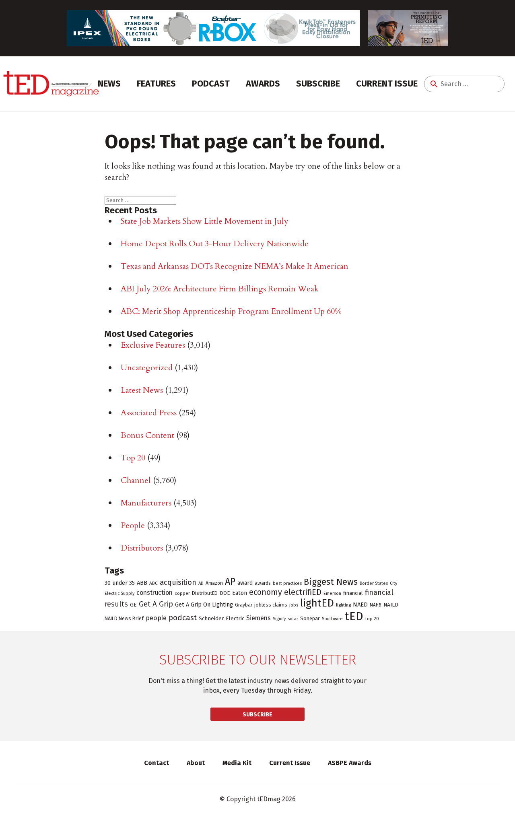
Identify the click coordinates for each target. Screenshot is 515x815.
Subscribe (318, 83)
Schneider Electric (221, 618)
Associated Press (149, 412)
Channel (136, 480)
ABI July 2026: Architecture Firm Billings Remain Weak (220, 288)
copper (182, 593)
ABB (142, 582)
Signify (279, 618)
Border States (374, 583)
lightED (317, 603)
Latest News (142, 390)
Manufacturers (146, 502)
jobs (293, 605)
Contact (156, 763)
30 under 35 (120, 583)
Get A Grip (156, 604)
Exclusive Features (153, 345)
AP (230, 581)
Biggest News (331, 581)
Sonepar (310, 618)
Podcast (211, 83)
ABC (153, 583)
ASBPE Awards (349, 763)
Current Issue (387, 83)
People (133, 525)
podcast (183, 617)
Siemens (258, 618)
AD (201, 583)
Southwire (332, 618)
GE (133, 605)
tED (354, 616)
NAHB (375, 605)
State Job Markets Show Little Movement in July (204, 221)
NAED (360, 604)
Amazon (214, 583)
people (156, 618)
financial (353, 593)
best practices (287, 583)
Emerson (332, 593)
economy (265, 592)
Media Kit (236, 763)
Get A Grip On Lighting (204, 604)
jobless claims (270, 605)
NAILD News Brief (124, 618)
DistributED (205, 593)
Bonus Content (147, 435)
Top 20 (133, 457)
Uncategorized (147, 367)
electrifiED (302, 592)
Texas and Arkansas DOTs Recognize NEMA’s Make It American (234, 266)
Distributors (142, 548)
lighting (343, 605)
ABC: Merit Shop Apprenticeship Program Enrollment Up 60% (231, 311)
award (245, 583)
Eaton (239, 592)
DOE (225, 593)
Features (156, 83)
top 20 (372, 618)
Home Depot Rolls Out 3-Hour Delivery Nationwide (215, 243)
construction (154, 592)
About (196, 763)
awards (263, 583)
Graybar (243, 605)
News (109, 83)
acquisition (178, 582)
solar (293, 618)
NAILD (390, 605)
